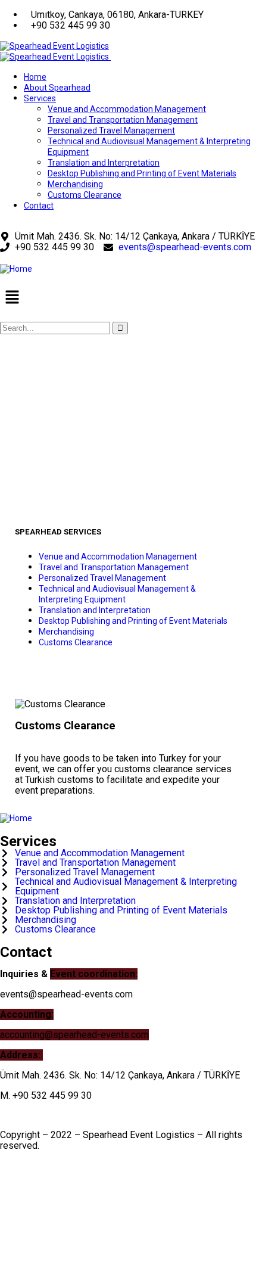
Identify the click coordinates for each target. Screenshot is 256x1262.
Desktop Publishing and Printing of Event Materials (133, 621)
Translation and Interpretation (95, 610)
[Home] (16, 268)
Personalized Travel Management (102, 578)
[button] (128, 298)
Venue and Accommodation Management (118, 556)
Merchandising (66, 631)
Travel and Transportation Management (114, 567)
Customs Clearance (76, 642)
